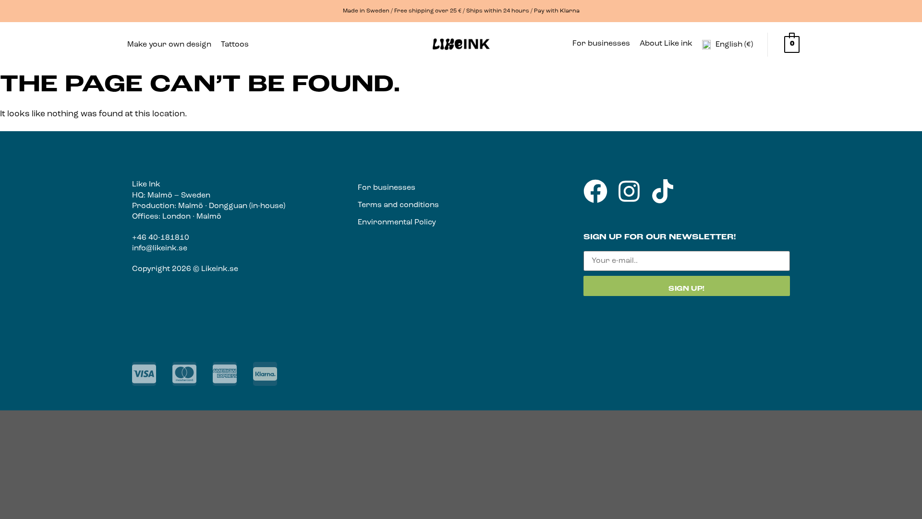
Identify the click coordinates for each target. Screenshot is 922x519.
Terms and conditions (398, 205)
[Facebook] (595, 191)
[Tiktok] (663, 191)
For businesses (601, 44)
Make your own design (169, 45)
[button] (237, 45)
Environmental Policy (397, 222)
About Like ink (666, 44)
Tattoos (235, 45)
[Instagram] (629, 191)
